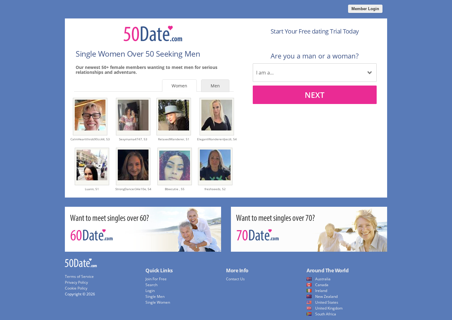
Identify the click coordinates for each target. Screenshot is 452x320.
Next (314, 95)
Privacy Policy (76, 282)
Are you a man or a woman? (315, 55)
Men (215, 86)
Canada (321, 284)
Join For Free (156, 279)
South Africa (325, 314)
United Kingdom (329, 308)
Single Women (157, 302)
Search (151, 284)
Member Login (365, 8)
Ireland (321, 290)
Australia (323, 279)
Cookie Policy (76, 288)
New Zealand (326, 296)
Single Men (155, 296)
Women (179, 86)
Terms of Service (79, 276)
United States (326, 302)
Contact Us (235, 279)
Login (150, 290)
